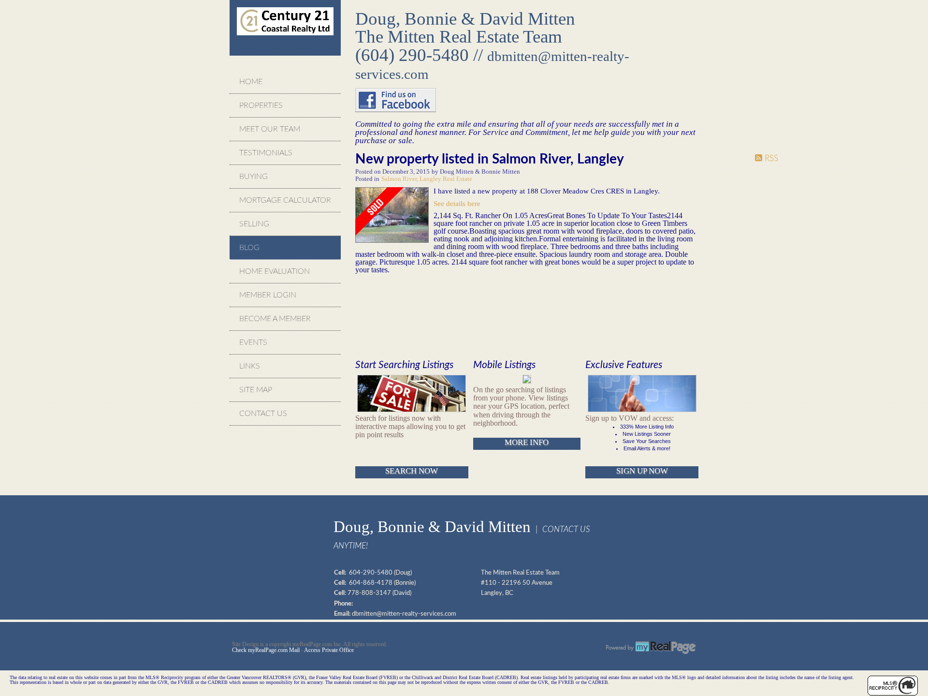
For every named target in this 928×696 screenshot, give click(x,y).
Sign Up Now (642, 470)
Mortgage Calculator (285, 200)
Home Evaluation (274, 271)
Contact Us (263, 413)
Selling (254, 224)
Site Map (255, 390)
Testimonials (265, 153)
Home (250, 82)
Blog (249, 248)
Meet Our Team (269, 129)
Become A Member (275, 319)
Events (253, 342)
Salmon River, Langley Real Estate (426, 179)
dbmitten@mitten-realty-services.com (404, 613)
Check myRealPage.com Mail (266, 650)
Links (249, 366)
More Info (527, 442)
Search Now (411, 470)
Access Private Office (329, 650)
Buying (253, 176)
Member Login (267, 295)
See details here (457, 203)
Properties (261, 105)
